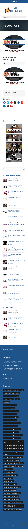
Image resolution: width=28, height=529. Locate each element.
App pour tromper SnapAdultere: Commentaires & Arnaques (15, 292)
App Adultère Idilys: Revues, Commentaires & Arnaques (14, 273)
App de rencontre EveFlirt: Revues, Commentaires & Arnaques (15, 192)
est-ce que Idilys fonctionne (10, 414)
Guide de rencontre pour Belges (11, 365)
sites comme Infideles (8, 481)
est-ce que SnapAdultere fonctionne (12, 460)
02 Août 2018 (9, 63)
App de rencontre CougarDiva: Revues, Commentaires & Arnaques (16, 229)
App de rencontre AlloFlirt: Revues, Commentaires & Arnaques (15, 217)
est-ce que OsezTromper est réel (11, 432)
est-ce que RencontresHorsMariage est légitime (12, 441)
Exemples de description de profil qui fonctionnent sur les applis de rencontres (16, 262)
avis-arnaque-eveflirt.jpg (10, 58)
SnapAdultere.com (16, 493)
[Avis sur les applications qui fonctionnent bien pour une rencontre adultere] (14, 148)
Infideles (12, 466)
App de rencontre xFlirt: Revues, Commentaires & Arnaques (15, 185)
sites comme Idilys (8, 478)
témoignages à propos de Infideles (11, 499)
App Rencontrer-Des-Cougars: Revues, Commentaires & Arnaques (16, 236)
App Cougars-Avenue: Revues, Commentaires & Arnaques (14, 211)
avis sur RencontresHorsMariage (11, 396)
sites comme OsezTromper (10, 484)
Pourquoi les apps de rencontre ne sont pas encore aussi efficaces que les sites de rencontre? (16, 249)
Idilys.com (6, 466)
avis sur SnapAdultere (8, 399)
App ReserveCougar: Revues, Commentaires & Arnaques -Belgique (16, 223)
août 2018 (6, 381)
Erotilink (17, 399)
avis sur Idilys (7, 393)
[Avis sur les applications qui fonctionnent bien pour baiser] (14, 157)
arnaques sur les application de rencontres (13, 390)
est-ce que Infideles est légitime (11, 417)
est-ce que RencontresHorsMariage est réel (13, 445)
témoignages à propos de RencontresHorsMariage (9, 506)
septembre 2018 (8, 378)
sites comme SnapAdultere (10, 490)
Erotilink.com (7, 402)
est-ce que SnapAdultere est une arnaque (13, 457)
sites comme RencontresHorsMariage (12, 487)
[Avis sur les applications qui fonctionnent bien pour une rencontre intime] (14, 128)
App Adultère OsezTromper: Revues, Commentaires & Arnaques (16, 298)
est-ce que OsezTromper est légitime (12, 429)
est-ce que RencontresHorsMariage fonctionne (11, 453)
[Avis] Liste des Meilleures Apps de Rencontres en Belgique (15, 179)
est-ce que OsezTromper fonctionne (12, 438)
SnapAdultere (7, 493)
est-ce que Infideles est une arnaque (12, 423)
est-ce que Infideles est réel (10, 420)
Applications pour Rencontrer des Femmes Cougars (15, 204)
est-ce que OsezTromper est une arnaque (13, 435)
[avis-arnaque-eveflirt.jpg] (14, 44)
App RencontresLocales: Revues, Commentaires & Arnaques (15, 198)
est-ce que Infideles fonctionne (10, 426)
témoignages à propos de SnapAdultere (13, 509)
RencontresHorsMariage (9, 472)
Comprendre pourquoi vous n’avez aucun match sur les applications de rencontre (16, 243)
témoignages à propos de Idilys (11, 496)
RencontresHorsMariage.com (10, 475)
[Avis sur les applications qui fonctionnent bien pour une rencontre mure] (14, 138)
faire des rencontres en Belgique (11, 463)
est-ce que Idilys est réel (9, 408)
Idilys (22, 463)
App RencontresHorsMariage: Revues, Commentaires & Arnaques (16, 286)
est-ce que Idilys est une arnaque (11, 411)
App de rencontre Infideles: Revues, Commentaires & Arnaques (16, 280)
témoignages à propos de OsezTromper (13, 502)
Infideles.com (20, 466)
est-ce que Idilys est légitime (10, 405)
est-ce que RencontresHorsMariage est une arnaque (13, 449)
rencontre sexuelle (8, 469)
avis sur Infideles (15, 393)
